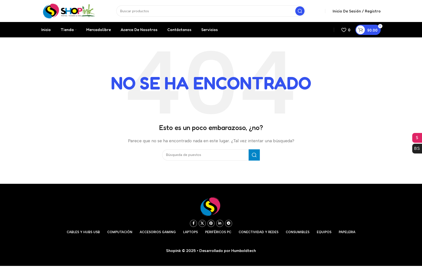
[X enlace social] (202, 223)
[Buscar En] (300, 11)
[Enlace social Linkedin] (219, 223)
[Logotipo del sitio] (69, 10)
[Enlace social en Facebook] (193, 223)
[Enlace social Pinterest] (211, 223)
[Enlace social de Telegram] (228, 223)
